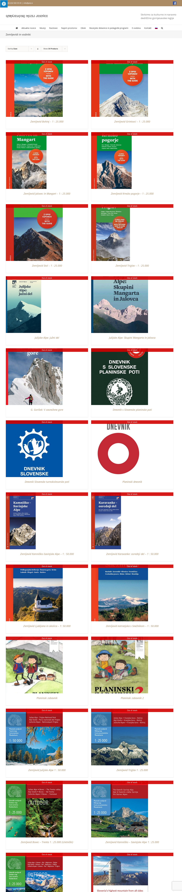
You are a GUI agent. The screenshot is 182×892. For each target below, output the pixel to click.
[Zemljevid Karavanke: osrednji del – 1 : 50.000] (106, 494)
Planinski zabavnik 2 (132, 698)
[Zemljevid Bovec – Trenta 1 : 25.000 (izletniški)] (34, 782)
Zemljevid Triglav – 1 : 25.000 (132, 265)
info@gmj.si (28, 3)
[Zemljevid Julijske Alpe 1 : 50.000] (34, 710)
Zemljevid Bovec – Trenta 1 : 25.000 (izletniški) (47, 842)
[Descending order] (38, 49)
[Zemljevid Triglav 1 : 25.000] (119, 710)
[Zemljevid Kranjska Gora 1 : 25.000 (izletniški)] (34, 854)
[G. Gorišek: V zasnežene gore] (34, 350)
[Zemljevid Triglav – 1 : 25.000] (110, 205)
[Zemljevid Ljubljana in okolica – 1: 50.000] (34, 566)
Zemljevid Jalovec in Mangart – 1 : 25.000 (47, 193)
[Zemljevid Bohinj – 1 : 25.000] (34, 61)
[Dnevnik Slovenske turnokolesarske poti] (34, 422)
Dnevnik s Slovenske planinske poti (132, 409)
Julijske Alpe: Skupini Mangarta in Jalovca (132, 337)
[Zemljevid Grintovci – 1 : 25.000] (119, 61)
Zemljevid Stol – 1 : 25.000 (47, 265)
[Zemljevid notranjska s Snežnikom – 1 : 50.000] (119, 566)
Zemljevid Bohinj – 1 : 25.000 (46, 121)
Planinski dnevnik (132, 481)
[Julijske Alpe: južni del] (23, 278)
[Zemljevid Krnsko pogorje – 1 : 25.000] (111, 133)
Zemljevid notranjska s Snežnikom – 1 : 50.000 (132, 626)
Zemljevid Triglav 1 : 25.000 (132, 770)
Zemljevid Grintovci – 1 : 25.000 (132, 121)
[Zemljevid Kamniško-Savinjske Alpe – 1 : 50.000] (21, 494)
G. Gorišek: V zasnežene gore (47, 409)
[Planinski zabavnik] (34, 638)
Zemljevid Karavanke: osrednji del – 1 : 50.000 (132, 554)
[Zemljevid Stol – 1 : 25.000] (34, 205)
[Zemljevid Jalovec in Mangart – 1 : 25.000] (26, 133)
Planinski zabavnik (47, 698)
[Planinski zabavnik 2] (119, 638)
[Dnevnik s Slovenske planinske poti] (119, 350)
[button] (162, 28)
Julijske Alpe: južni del (47, 337)
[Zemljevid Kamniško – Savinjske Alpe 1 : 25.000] (119, 782)
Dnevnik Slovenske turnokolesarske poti (47, 481)
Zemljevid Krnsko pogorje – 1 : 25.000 (132, 193)
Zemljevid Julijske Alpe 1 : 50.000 (47, 770)
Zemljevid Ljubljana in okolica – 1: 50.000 (47, 626)
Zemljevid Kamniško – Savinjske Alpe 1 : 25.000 (132, 842)
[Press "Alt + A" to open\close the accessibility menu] (4, 4)
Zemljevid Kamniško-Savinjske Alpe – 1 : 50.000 (47, 554)
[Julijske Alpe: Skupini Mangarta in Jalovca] (119, 278)
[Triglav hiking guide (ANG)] (119, 854)
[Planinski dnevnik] (119, 422)
